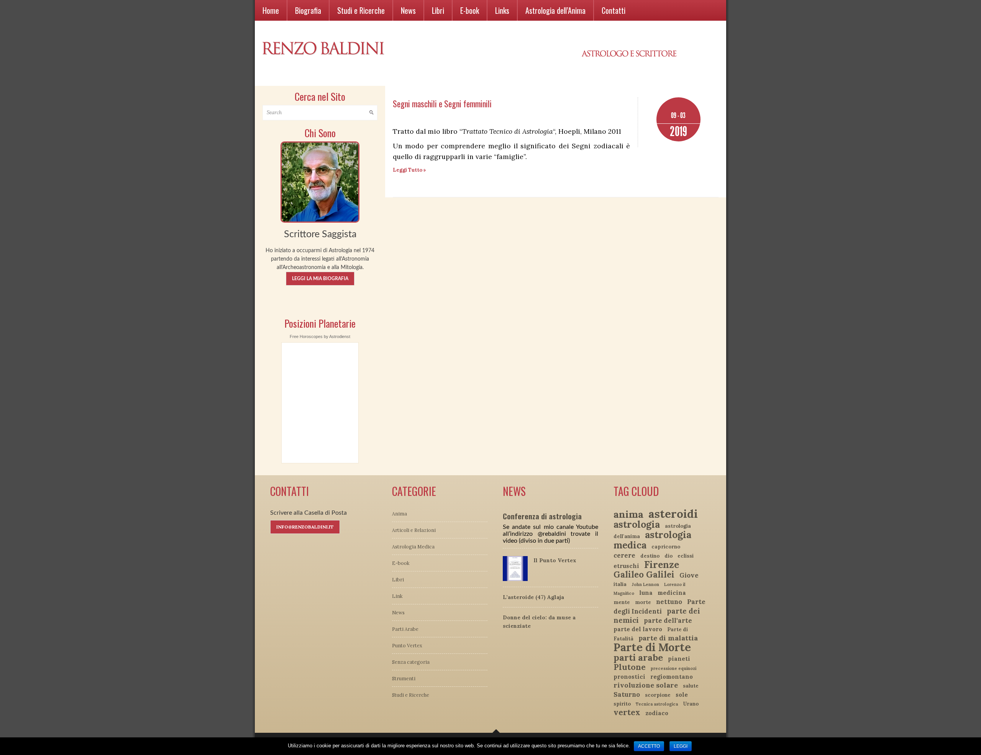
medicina (672, 592)
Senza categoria (411, 662)
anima (628, 514)
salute (691, 686)
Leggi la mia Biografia (320, 278)
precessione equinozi (673, 668)
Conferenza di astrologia (542, 515)
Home (270, 10)
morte (643, 602)
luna (646, 592)
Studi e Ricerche (361, 10)
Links (502, 10)
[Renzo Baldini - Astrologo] (320, 181)
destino (649, 556)
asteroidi (673, 513)
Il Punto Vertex (554, 560)
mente (622, 602)
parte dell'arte (668, 620)
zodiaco (656, 713)
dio (668, 556)
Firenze (661, 564)
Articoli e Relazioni (414, 530)
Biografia (308, 10)
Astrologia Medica (413, 546)
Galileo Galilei (644, 574)
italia (620, 584)
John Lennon (645, 584)
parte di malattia (668, 638)
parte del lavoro (638, 629)
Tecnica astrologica (657, 704)
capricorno (665, 546)
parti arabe (638, 657)
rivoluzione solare (646, 685)
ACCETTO (649, 746)
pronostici (629, 676)
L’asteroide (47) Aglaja (533, 597)
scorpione (658, 695)
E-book (469, 10)
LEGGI (680, 746)
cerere (624, 555)
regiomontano (671, 676)
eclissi (686, 556)
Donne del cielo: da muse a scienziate (539, 621)
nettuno (669, 601)
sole (682, 694)
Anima (399, 513)
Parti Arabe (405, 629)
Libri (438, 10)
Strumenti (403, 678)
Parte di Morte (652, 647)
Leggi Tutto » (409, 170)
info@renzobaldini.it (305, 527)
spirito (622, 704)
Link (397, 596)
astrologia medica (652, 539)
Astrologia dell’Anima (555, 10)
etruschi (626, 566)
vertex (627, 712)
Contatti (613, 10)
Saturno (627, 694)
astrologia (637, 524)
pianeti (679, 658)
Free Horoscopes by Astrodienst (320, 336)
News (408, 10)
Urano (691, 704)
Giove (689, 575)
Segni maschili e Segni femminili (442, 103)
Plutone (630, 667)
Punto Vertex (407, 645)
